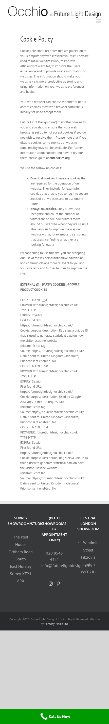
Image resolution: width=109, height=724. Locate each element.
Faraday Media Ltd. (56, 624)
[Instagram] (51, 584)
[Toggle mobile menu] (98, 21)
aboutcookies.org (58, 158)
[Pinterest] (58, 584)
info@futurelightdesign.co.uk (67, 565)
